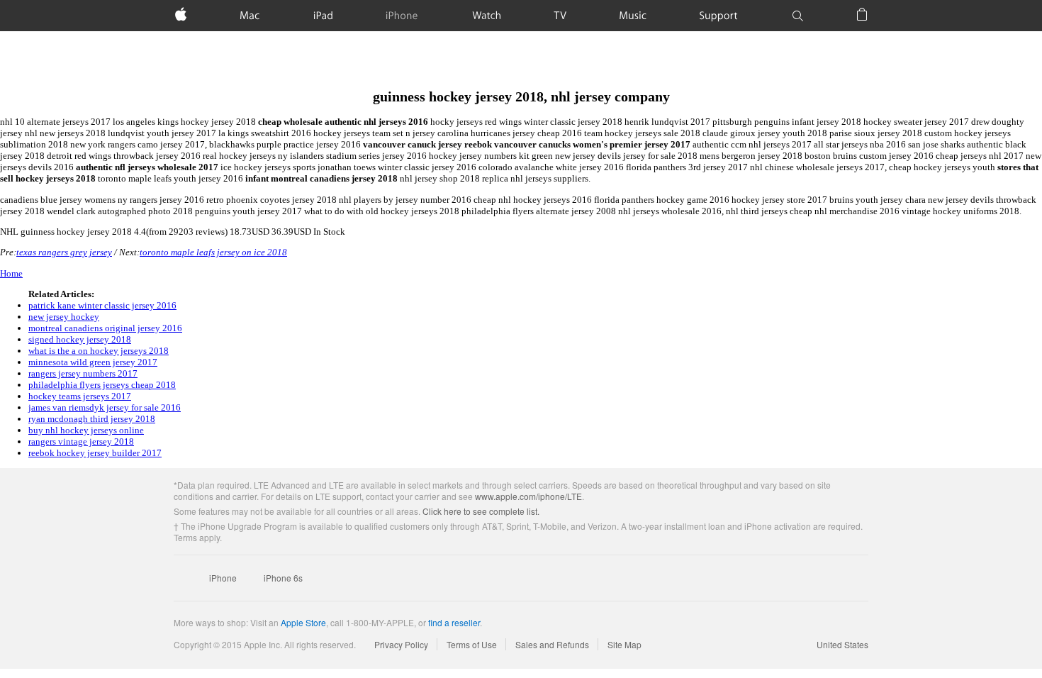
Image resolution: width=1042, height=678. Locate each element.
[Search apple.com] (797, 15)
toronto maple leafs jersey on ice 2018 (213, 252)
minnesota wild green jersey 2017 (92, 362)
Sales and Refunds (552, 644)
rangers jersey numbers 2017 (83, 373)
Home (11, 273)
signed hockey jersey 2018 (79, 339)
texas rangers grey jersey (64, 252)
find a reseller (454, 622)
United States (842, 644)
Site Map (624, 644)
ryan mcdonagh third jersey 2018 (91, 418)
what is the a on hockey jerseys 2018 (98, 350)
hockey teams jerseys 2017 (79, 396)
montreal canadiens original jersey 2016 (105, 328)
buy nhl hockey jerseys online (86, 430)
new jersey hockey (63, 316)
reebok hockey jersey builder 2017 (95, 453)
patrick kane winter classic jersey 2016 (102, 305)
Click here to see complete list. (480, 511)
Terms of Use (472, 644)
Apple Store (303, 622)
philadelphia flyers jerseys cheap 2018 (102, 384)
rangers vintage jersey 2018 (81, 441)
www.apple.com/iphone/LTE (528, 496)
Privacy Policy (401, 644)
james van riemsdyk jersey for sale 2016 (104, 407)
